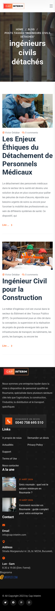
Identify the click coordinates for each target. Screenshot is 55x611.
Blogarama (6, 572)
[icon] (5, 602)
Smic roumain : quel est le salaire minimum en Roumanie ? (33, 488)
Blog (31, 29)
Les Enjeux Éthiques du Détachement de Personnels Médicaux (27, 155)
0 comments (31, 132)
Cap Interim (35, 595)
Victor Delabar (12, 132)
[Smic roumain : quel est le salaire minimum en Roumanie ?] (9, 486)
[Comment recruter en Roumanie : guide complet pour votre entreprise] (9, 506)
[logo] (13, 5)
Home (19, 29)
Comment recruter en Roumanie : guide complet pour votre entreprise (33, 509)
